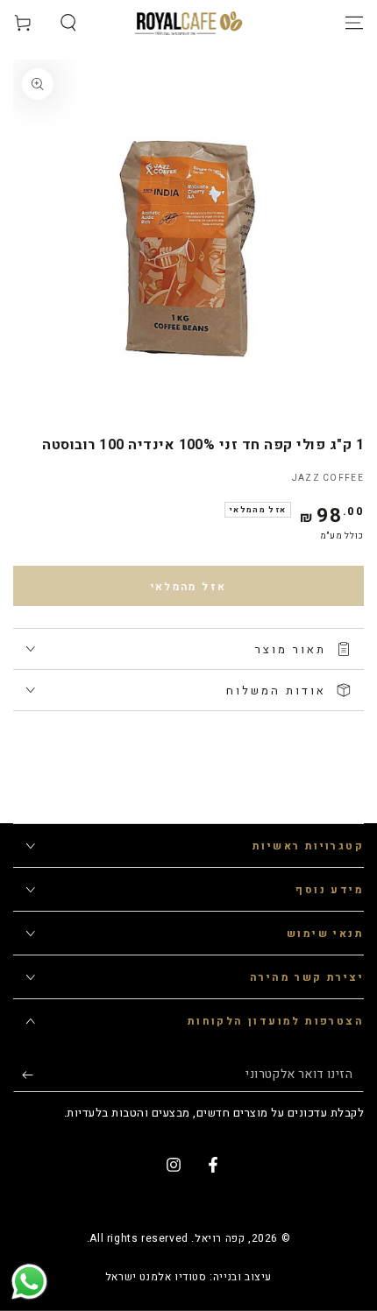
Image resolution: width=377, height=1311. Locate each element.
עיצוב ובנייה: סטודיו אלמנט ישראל (188, 1277)
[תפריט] (354, 23)
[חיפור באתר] (68, 23)
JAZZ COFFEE (328, 478)
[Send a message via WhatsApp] (29, 1281)
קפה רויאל (220, 1238)
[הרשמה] (23, 1074)
